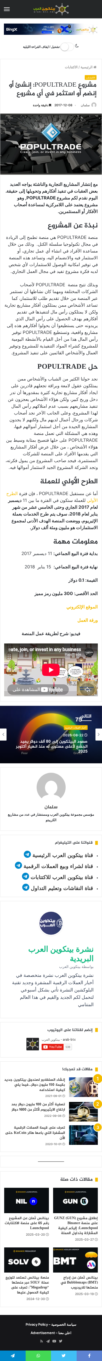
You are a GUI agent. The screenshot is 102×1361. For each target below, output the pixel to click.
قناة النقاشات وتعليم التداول (62, 888)
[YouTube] (54, 1341)
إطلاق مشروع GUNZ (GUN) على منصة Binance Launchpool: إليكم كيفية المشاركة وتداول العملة (76, 1225)
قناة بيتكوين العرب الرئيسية (62, 855)
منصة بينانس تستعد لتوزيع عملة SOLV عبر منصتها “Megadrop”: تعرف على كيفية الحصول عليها (27, 1285)
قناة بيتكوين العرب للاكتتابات (61, 877)
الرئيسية (87, 67)
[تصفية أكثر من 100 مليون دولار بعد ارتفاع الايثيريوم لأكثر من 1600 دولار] (83, 1112)
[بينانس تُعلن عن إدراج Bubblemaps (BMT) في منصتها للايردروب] (75, 1260)
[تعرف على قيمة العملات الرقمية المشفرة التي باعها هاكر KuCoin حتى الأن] (83, 1135)
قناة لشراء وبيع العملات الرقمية (58, 866)
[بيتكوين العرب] (51, 9)
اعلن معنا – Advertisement (51, 1333)
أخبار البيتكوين (78, 731)
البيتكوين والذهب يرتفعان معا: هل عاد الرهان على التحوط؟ (53, 750)
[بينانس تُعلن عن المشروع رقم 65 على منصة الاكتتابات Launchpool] (26, 1200)
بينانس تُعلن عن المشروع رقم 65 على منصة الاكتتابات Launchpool (27, 1223)
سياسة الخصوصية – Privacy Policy (51, 1324)
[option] (51, 734)
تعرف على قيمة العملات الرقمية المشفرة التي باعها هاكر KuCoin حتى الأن (35, 1133)
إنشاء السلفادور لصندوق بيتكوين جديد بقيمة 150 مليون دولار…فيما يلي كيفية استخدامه (34, 1085)
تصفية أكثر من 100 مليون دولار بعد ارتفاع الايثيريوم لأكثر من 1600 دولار (38, 1107)
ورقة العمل (87, 620)
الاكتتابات (71, 67)
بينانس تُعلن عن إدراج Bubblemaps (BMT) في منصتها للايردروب (79, 1283)
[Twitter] (60, 1341)
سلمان (85, 105)
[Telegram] (48, 1341)
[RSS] (41, 1341)
